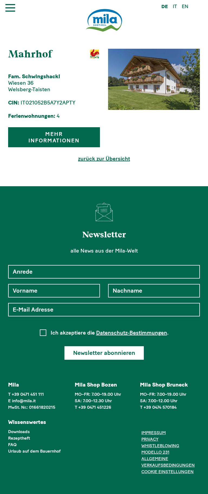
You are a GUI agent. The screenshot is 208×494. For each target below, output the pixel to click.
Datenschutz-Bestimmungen (131, 332)
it (175, 6)
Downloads (19, 431)
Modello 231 (155, 452)
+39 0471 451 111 (28, 394)
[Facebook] (144, 423)
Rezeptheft (19, 438)
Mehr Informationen (54, 137)
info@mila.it (24, 400)
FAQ (12, 444)
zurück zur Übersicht (104, 158)
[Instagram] (153, 423)
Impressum (153, 432)
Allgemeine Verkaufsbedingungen (168, 462)
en (185, 6)
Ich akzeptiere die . (109, 332)
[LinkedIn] (161, 423)
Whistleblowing (160, 445)
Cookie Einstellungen (167, 471)
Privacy (149, 439)
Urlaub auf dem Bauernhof (34, 451)
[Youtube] (169, 423)
